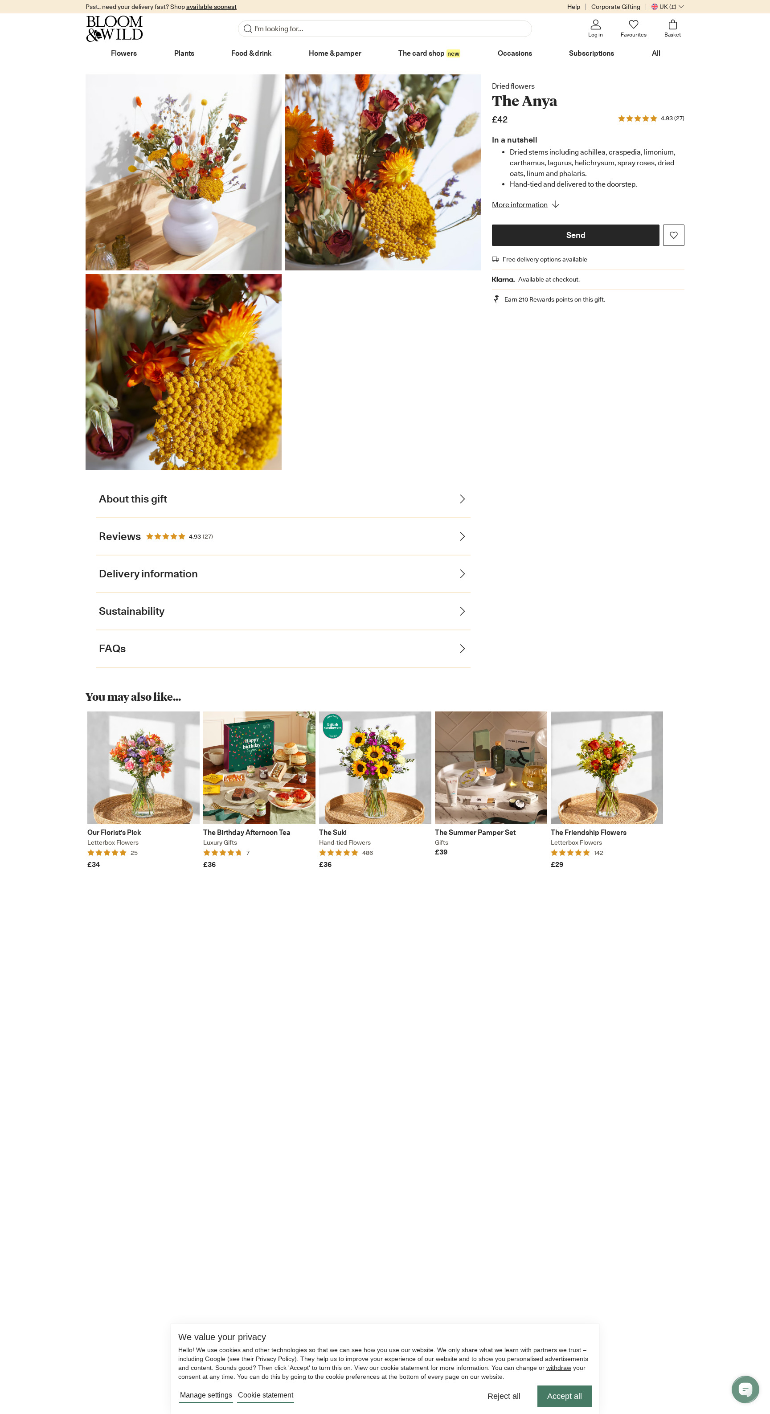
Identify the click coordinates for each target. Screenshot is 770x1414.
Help (573, 6)
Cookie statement (265, 1395)
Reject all (503, 1396)
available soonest (211, 6)
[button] (575, 235)
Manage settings (206, 1395)
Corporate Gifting (615, 6)
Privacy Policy (275, 1358)
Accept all (564, 1396)
